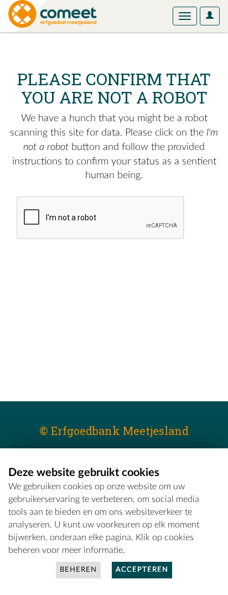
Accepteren (142, 569)
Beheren (78, 569)
